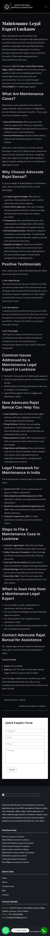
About (4, 882)
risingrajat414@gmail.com (16, 917)
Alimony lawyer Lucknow (15, 700)
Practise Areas (8, 886)
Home (4, 878)
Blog (4, 890)
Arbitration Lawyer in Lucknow (32, 706)
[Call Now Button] (43, 930)
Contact (5, 895)
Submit (12, 770)
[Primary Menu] (46, 6)
